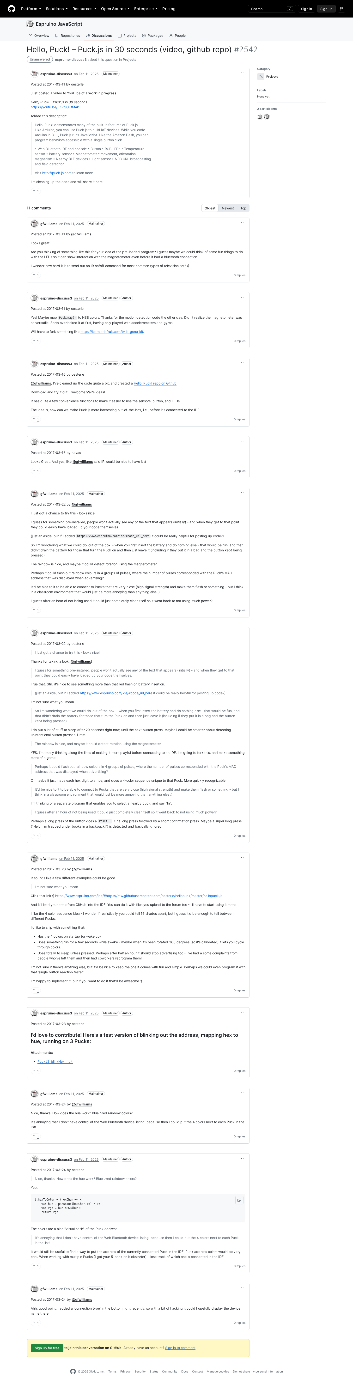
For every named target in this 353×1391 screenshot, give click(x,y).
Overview (41, 35)
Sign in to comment (180, 1347)
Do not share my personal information (258, 1371)
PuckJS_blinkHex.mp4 (55, 1061)
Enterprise (144, 8)
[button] (241, 73)
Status (154, 1371)
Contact (197, 1371)
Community (169, 1371)
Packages (155, 35)
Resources (82, 8)
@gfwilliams (81, 234)
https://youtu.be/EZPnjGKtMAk (55, 107)
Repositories (70, 35)
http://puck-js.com (56, 173)
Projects (129, 35)
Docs (184, 1371)
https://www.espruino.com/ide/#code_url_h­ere (116, 693)
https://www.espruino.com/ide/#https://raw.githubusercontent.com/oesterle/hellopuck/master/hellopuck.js (138, 896)
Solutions (55, 8)
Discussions (101, 35)
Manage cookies (218, 1371)
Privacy (125, 1371)
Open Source (113, 8)
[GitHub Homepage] (73, 1371)
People (180, 35)
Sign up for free (47, 1348)
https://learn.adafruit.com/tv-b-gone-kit (111, 331)
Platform (29, 8)
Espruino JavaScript (59, 24)
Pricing (169, 8)
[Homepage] (11, 8)
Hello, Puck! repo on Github (155, 383)
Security (140, 1371)
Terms (112, 1371)
